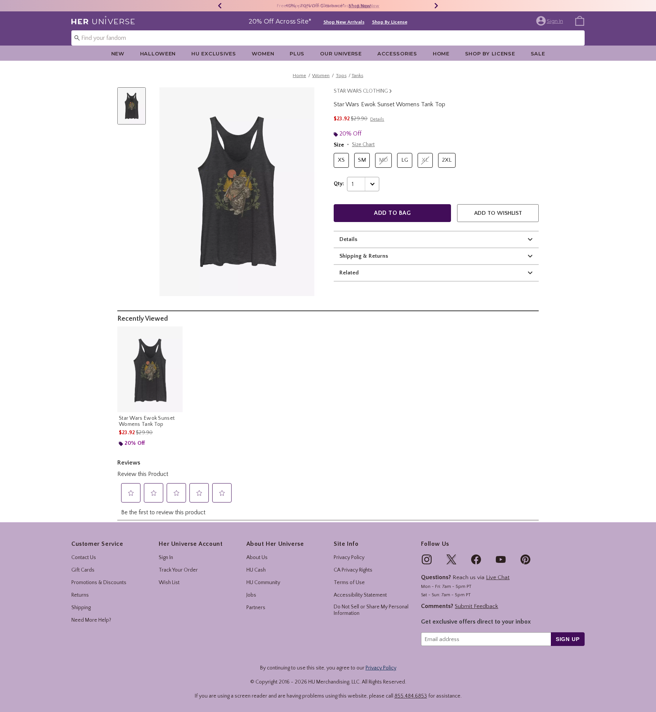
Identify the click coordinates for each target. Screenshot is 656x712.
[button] (550, 21)
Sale (538, 53)
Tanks (357, 75)
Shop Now (359, 5)
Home (441, 53)
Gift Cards (83, 570)
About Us (257, 557)
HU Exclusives (213, 53)
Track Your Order (178, 570)
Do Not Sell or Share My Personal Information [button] (371, 610)
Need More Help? (91, 620)
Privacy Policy (349, 557)
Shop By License (389, 22)
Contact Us (83, 557)
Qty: (339, 184)
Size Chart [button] (363, 145)
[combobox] (328, 38)
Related (349, 272)
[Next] (436, 6)
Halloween (158, 53)
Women (263, 53)
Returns (80, 595)
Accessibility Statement (360, 595)
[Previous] (220, 6)
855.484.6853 (410, 696)
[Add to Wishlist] (175, 334)
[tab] (134, 109)
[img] (426, 559)
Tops (341, 75)
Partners (255, 608)
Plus (297, 53)
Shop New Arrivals (343, 22)
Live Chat (497, 577)
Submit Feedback (476, 606)
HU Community (263, 583)
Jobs (251, 595)
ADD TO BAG (392, 213)
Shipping (81, 608)
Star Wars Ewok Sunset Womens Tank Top (147, 421)
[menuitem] (580, 20)
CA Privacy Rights (353, 570)
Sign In (166, 557)
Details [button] (377, 119)
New (118, 53)
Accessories (397, 53)
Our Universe (341, 53)
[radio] (341, 160)
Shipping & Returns (363, 256)
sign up (568, 639)
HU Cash (256, 570)
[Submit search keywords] (77, 37)
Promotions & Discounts (98, 583)
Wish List (169, 583)
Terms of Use (349, 583)
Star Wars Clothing (361, 91)
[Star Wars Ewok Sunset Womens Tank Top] (150, 369)
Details (348, 239)
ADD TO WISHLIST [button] (498, 213)
